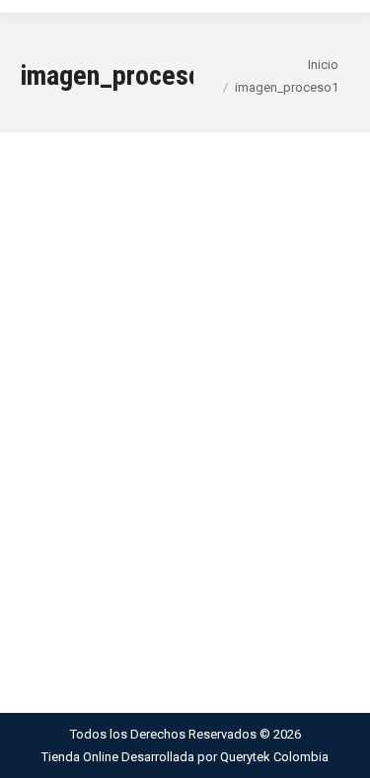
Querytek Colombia (274, 756)
